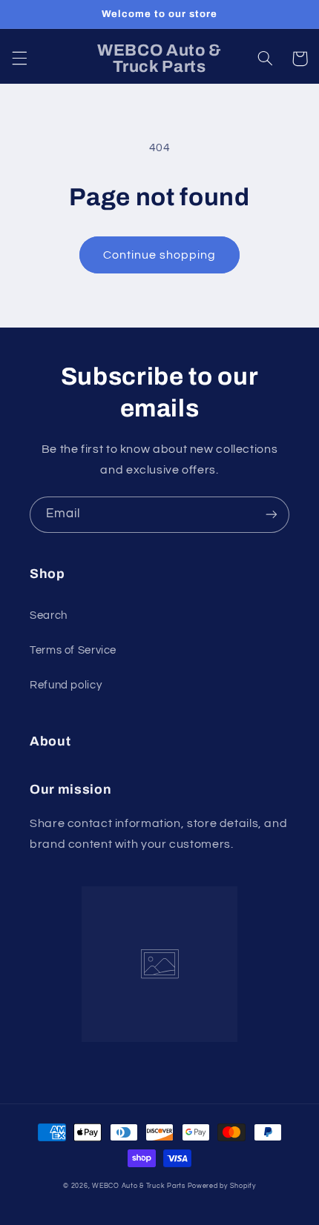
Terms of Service (73, 650)
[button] (19, 59)
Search (49, 615)
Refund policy (66, 685)
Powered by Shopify (222, 1186)
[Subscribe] (271, 515)
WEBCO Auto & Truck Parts (138, 1186)
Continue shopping (160, 255)
